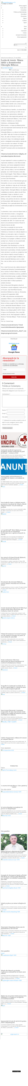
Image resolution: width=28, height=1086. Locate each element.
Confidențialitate (14, 1082)
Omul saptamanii (22, 37)
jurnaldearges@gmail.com (14, 1043)
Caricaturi (24, 30)
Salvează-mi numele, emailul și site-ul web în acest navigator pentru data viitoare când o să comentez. (14, 422)
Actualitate (24, 10)
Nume (4, 410)
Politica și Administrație (20, 12)
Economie (24, 16)
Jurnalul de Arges (8, 68)
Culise (25, 33)
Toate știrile (23, 8)
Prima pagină (23, 5)
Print (25, 26)
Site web (4, 417)
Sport (25, 22)
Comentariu (6, 394)
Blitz (25, 28)
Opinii (25, 18)
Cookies (23, 1082)
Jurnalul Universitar (21, 35)
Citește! (22, 458)
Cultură (24, 20)
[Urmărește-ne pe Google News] (14, 348)
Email (4, 413)
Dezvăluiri (24, 14)
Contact (4, 1082)
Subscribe (14, 377)
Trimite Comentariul (7, 428)
